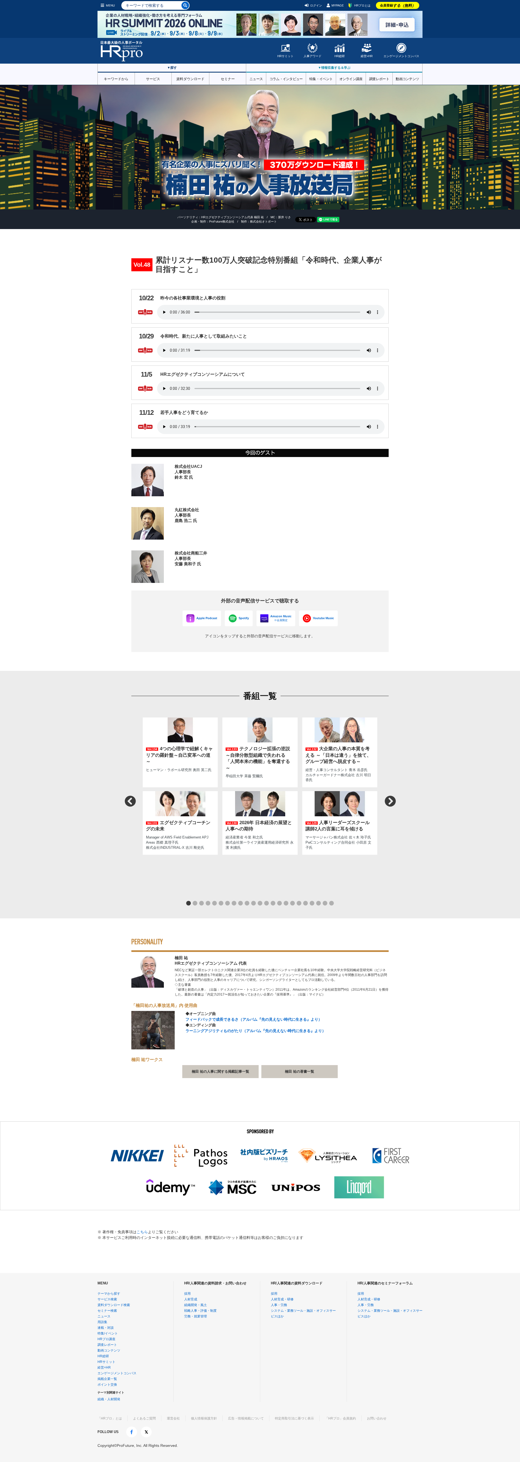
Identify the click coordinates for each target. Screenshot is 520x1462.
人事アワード (312, 56)
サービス (153, 78)
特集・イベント (321, 78)
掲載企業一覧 (107, 1379)
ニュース (256, 78)
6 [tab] (221, 903)
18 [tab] (299, 903)
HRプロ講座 (106, 1339)
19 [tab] (305, 903)
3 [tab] (201, 903)
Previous (130, 800)
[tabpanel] (260, 784)
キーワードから (116, 78)
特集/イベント (108, 1333)
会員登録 (398, 5)
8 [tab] (234, 903)
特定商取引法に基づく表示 (294, 1418)
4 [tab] (208, 903)
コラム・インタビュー (286, 78)
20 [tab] (312, 903)
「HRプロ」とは (110, 1418)
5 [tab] (214, 903)
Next (390, 800)
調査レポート (379, 78)
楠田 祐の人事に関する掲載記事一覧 (220, 1071)
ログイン (316, 5)
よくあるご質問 (144, 1418)
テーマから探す (109, 1293)
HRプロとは (362, 5)
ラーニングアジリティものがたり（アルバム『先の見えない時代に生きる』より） (256, 1031)
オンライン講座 (351, 78)
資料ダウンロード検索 (114, 1305)
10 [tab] (247, 903)
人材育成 (190, 1299)
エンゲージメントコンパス (401, 56)
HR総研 (339, 56)
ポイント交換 (107, 1384)
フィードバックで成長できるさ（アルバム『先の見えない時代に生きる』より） (254, 1019)
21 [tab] (318, 903)
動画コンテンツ (407, 78)
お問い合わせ (376, 1418)
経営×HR (367, 56)
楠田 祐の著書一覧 (299, 1071)
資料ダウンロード (190, 78)
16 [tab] (286, 903)
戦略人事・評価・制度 (200, 1311)
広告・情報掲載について (246, 1418)
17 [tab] (292, 903)
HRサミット (285, 56)
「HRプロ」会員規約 (340, 1418)
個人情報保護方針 (204, 1418)
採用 (187, 1293)
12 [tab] (260, 903)
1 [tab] (188, 903)
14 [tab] (273, 903)
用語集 (102, 1322)
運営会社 (173, 1418)
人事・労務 (279, 1305)
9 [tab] (240, 903)
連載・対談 (106, 1328)
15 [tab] (279, 903)
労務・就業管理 (195, 1316)
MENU (110, 5)
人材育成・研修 (282, 1299)
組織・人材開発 (109, 1399)
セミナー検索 (107, 1311)
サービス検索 (107, 1299)
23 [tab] (331, 903)
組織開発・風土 (195, 1305)
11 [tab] (253, 903)
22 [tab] (325, 903)
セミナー (228, 78)
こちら (142, 1232)
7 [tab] (227, 903)
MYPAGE (338, 5)
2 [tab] (195, 903)
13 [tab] (266, 903)
